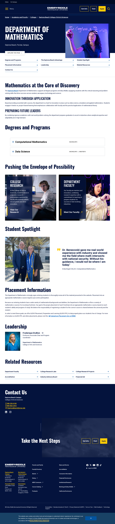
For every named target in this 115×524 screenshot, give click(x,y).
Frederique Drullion (31, 333)
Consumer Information (65, 473)
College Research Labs (48, 371)
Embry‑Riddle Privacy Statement (39, 520)
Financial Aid (80, 377)
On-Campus (14, 2)
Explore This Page (14, 53)
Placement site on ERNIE (63, 316)
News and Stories (64, 465)
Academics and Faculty (20, 17)
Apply (104, 441)
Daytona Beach (13, 91)
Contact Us (9, 70)
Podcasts (35, 491)
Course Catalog (36, 487)
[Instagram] (10, 412)
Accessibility (48, 507)
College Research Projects (85, 371)
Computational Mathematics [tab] (46, 142)
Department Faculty (12, 371)
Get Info (84, 9)
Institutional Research (65, 482)
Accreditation (10, 377)
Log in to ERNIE (92, 468)
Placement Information (13, 65)
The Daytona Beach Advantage (51, 60)
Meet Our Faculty (71, 212)
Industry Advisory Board (48, 377)
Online (6, 2)
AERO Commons (36, 482)
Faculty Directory (37, 469)
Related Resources (83, 65)
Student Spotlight (83, 60)
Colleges (33, 17)
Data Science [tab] (50, 151)
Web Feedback (98, 507)
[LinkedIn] (6, 412)
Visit (93, 9)
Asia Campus (22, 483)
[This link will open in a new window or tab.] (87, 465)
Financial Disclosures (65, 478)
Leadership (45, 65)
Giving (34, 478)
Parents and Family (37, 465)
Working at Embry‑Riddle (66, 487)
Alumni (34, 473)
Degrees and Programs (13, 60)
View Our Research (14, 211)
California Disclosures (65, 491)
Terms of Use (89, 507)
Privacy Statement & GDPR (77, 507)
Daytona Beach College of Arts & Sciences (53, 17)
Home (7, 17)
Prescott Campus (10, 483)
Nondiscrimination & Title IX (61, 507)
